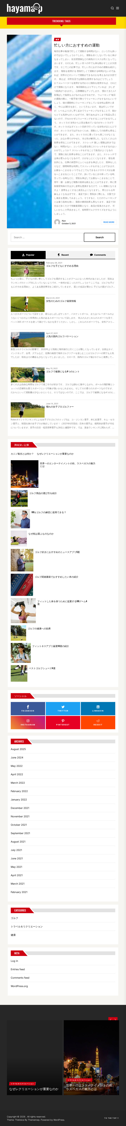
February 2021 (19, 892)
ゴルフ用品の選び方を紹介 (43, 493)
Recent (65, 255)
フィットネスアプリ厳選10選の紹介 (50, 646)
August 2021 (18, 841)
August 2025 (18, 749)
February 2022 (19, 791)
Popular (30, 255)
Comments (100, 255)
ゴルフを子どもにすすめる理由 (62, 265)
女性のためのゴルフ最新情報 (61, 300)
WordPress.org (19, 986)
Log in (14, 960)
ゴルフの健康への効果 (39, 628)
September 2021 (20, 833)
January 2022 (19, 799)
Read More (108, 222)
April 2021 (17, 875)
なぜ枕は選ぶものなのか (41, 533)
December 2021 (20, 807)
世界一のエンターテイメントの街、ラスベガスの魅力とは (67, 464)
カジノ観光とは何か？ (22, 453)
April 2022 (17, 774)
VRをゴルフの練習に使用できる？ (49, 512)
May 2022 (17, 765)
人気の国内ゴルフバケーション (62, 336)
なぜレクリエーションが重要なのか (55, 453)
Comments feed (20, 977)
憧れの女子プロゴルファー (60, 406)
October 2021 (19, 824)
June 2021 (17, 858)
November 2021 (20, 816)
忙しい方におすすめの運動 (77, 45)
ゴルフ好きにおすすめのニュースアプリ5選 (57, 552)
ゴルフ (14, 918)
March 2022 (18, 782)
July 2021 (16, 850)
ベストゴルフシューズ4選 (42, 668)
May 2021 (16, 866)
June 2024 (17, 757)
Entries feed (18, 969)
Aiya (64, 221)
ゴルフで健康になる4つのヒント (63, 371)
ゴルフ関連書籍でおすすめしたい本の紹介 (56, 576)
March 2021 (17, 883)
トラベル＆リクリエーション (27, 926)
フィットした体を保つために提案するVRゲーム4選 (62, 602)
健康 (13, 934)
